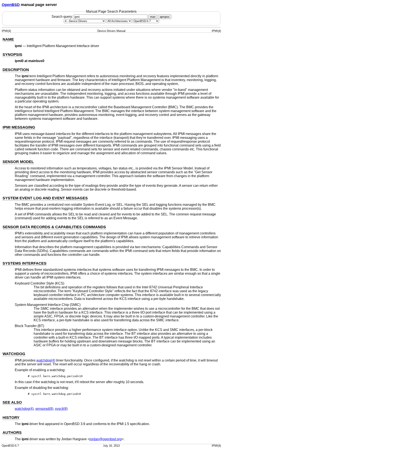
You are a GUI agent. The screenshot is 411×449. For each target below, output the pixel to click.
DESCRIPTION (16, 70)
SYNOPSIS (12, 54)
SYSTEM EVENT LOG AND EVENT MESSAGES (45, 198)
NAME (8, 39)
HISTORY (11, 417)
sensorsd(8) (44, 408)
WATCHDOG (14, 354)
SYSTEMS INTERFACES (24, 263)
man (152, 16)
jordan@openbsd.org (105, 439)
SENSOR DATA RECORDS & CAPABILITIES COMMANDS (54, 227)
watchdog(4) (45, 360)
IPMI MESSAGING (19, 127)
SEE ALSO (12, 402)
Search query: (63, 16)
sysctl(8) (61, 408)
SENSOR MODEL (18, 162)
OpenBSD (11, 5)
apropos (165, 16)
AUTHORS (12, 432)
